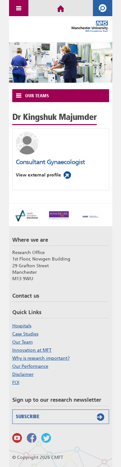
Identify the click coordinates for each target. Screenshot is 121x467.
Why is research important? (41, 358)
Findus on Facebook (31, 437)
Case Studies (25, 333)
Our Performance (30, 366)
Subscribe (27, 416)
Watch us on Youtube (17, 437)
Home (61, 8)
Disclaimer (23, 374)
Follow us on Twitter (46, 437)
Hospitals (21, 325)
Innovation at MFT (32, 350)
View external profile (38, 174)
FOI (15, 382)
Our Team (22, 342)
